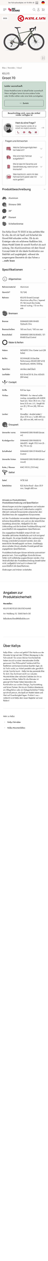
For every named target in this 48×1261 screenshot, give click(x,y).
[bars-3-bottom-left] (5, 9)
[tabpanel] (24, 38)
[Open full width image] (43, 58)
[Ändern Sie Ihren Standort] (43, 2)
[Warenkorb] (43, 9)
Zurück (26, 103)
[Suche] (34, 9)
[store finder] (36, 2)
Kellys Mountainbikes (16, 727)
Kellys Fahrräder (14, 722)
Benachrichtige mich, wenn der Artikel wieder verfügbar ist (24, 114)
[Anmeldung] (38, 9)
